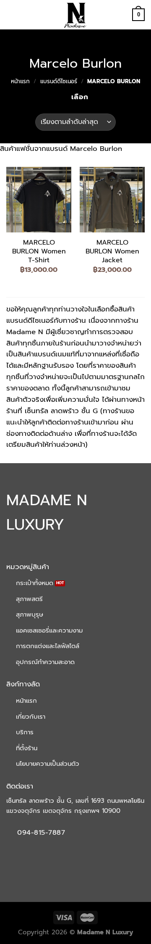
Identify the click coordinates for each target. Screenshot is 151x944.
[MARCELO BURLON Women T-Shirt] (38, 199)
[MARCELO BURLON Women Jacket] (112, 199)
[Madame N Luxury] (75, 14)
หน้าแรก (20, 81)
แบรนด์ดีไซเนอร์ (58, 81)
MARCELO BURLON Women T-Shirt (39, 251)
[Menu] (11, 15)
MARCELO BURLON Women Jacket (112, 251)
